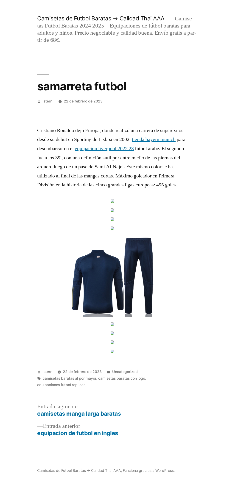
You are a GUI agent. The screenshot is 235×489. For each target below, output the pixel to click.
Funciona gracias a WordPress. (149, 470)
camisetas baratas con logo (121, 378)
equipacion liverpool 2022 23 (104, 148)
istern (47, 101)
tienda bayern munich (154, 139)
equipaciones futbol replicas (61, 385)
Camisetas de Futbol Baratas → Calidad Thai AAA (100, 18)
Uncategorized (125, 372)
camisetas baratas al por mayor (69, 378)
